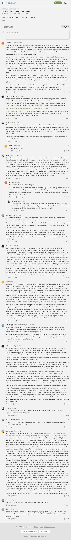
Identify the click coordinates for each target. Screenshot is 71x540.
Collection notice (49, 527)
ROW (7, 408)
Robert (8, 43)
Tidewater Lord (10, 419)
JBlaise (8, 246)
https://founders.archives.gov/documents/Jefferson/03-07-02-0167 (27, 108)
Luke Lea (8, 500)
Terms (41, 527)
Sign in (66, 3)
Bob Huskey (9, 346)
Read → (3, 21)
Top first (66, 27)
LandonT (11, 146)
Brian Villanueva (11, 96)
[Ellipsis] (68, 42)
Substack (26, 536)
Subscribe (58, 3)
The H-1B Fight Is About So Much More (15, 11)
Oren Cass (4, 13)
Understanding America (10, 9)
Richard (8, 509)
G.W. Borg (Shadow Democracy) (16, 325)
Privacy (36, 527)
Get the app (44, 531)
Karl (7, 281)
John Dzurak (9, 431)
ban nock (8, 122)
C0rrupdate (9, 155)
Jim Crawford (10, 215)
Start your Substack (30, 531)
